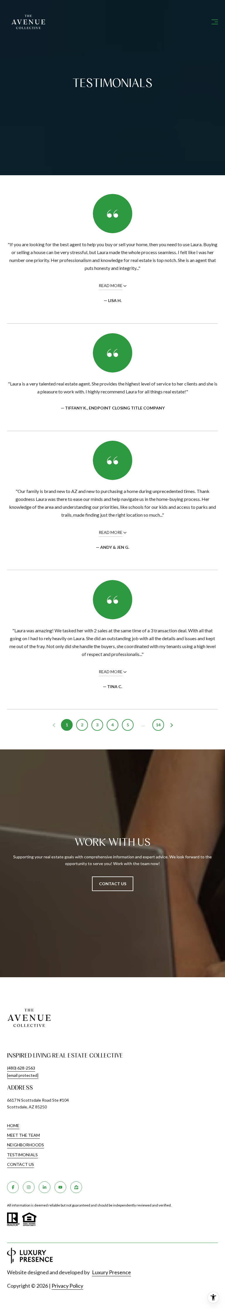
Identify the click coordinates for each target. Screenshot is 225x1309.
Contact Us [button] (112, 883)
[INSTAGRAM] (29, 1187)
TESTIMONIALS (22, 1154)
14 (158, 724)
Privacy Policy (67, 1285)
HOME (13, 1125)
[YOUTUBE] (60, 1187)
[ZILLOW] (76, 1187)
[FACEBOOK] (13, 1187)
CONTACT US (20, 1164)
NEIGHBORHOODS (25, 1144)
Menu (213, 22)
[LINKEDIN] (44, 1187)
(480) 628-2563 (21, 1067)
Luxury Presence (111, 1272)
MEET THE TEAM (23, 1135)
